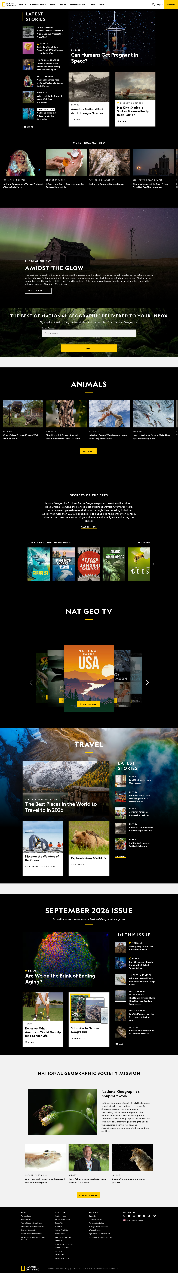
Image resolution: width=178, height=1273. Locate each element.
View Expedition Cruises (40, 867)
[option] (23, 169)
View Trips (77, 865)
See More (28, 127)
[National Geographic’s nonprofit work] (89, 1111)
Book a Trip (59, 1223)
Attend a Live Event (62, 1219)
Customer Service (95, 1219)
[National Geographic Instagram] (123, 1216)
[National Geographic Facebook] (129, 1216)
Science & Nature (77, 4)
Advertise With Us (62, 1258)
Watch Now (89, 527)
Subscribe (58, 919)
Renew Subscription (96, 1223)
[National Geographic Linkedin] (144, 1216)
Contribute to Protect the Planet (101, 1237)
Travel (53, 4)
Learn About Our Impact (64, 1244)
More (101, 4)
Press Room (59, 1255)
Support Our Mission (62, 1248)
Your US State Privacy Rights (31, 1223)
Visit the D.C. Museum (63, 1237)
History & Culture (37, 4)
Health (63, 4)
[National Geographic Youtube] (139, 1216)
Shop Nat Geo (60, 1233)
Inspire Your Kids (61, 1230)
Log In (159, 4)
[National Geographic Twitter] (134, 1216)
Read (77, 119)
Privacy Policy (26, 1219)
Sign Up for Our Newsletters (99, 1233)
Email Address (48, 328)
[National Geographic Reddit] (154, 1216)
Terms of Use (26, 1216)
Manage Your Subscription (98, 1226)
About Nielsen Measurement (32, 1233)
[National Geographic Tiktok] (149, 1216)
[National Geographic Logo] (30, 1270)
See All (119, 1044)
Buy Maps (58, 1226)
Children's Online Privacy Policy (32, 1226)
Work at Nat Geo (95, 1230)
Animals (22, 4)
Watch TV (58, 1241)
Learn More (78, 1038)
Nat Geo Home (60, 1216)
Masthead (58, 1251)
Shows (92, 4)
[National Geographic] (9, 4)
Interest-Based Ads (28, 1230)
